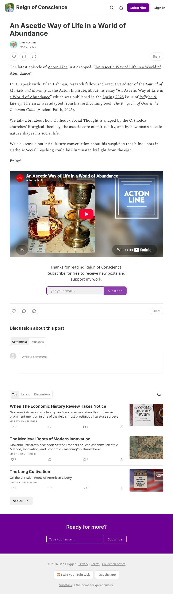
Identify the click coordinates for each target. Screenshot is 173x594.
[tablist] (28, 341)
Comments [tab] (19, 342)
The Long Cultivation (30, 471)
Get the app (107, 574)
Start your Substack (75, 574)
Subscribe (138, 7)
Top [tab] (14, 394)
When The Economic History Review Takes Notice (58, 406)
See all (18, 501)
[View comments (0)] (24, 56)
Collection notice (114, 564)
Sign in (159, 7)
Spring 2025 (113, 97)
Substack (65, 585)
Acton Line (58, 67)
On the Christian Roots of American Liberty (41, 477)
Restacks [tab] (37, 342)
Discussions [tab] (42, 394)
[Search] (112, 7)
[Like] (14, 56)
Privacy (83, 564)
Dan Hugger (28, 42)
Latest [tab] (25, 394)
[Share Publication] (121, 7)
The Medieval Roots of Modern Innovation (50, 439)
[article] (86, 416)
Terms (95, 564)
